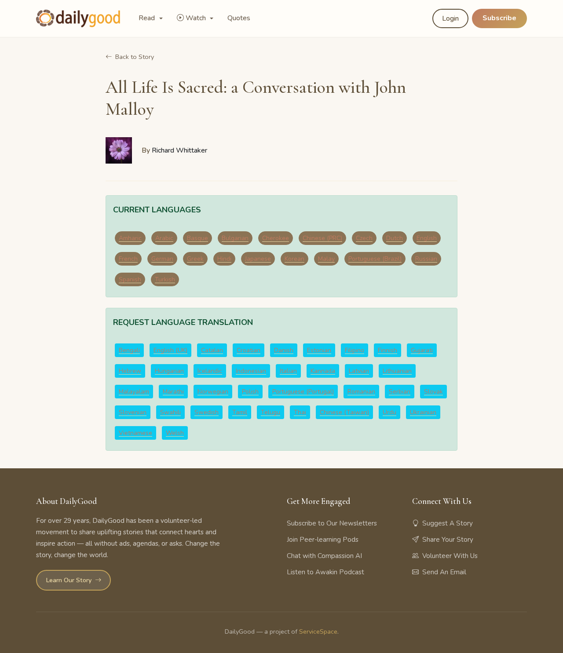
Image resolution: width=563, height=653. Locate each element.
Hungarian (169, 371)
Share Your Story (447, 539)
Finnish (387, 350)
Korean (294, 259)
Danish (283, 350)
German (162, 259)
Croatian (248, 350)
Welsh (175, 433)
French (128, 259)
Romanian (361, 391)
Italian (288, 371)
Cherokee (275, 238)
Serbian (399, 391)
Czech (364, 238)
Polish (250, 391)
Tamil (239, 412)
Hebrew (130, 371)
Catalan (212, 350)
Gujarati (422, 350)
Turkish (165, 279)
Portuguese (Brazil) (375, 259)
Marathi (173, 391)
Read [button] (148, 18)
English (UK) (170, 350)
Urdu (389, 412)
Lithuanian (397, 371)
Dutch (394, 238)
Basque (197, 238)
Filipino (354, 350)
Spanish (130, 279)
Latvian (359, 371)
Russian (426, 259)
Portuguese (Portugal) (303, 391)
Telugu (270, 412)
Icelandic (209, 371)
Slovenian (132, 412)
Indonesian (251, 371)
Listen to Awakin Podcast (325, 572)
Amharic (130, 238)
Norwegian (212, 391)
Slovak (433, 391)
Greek (195, 259)
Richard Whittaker (179, 150)
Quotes (238, 18)
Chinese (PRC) (322, 238)
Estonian (319, 350)
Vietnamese (135, 433)
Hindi (224, 259)
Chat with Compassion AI (324, 555)
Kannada (323, 371)
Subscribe (499, 18)
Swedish (206, 412)
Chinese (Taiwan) (344, 412)
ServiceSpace (318, 631)
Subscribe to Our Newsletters (332, 523)
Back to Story (134, 56)
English (427, 238)
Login (450, 18)
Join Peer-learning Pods (322, 539)
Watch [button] (197, 18)
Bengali (129, 350)
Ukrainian (423, 412)
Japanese (258, 259)
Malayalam (134, 391)
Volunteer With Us (450, 555)
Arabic (164, 238)
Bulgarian (235, 238)
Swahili (170, 412)
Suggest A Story (447, 523)
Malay (326, 259)
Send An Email (444, 572)
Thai (300, 412)
